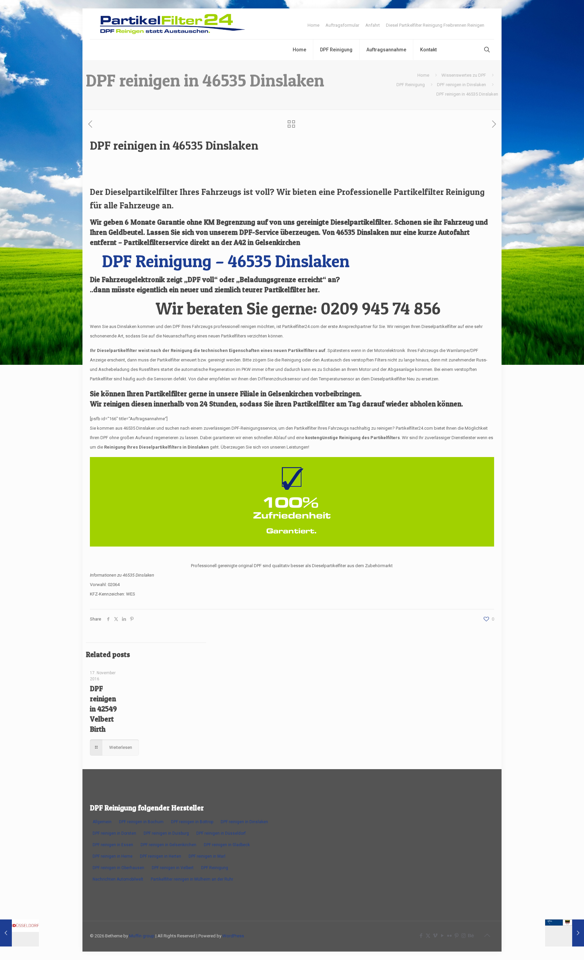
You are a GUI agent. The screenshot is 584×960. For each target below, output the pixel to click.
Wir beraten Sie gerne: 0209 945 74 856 (297, 308)
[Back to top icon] (487, 935)
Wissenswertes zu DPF (463, 75)
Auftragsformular (342, 25)
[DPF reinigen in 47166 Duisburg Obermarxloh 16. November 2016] (564, 932)
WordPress (233, 935)
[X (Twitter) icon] (428, 936)
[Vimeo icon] (435, 936)
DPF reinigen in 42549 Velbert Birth (103, 708)
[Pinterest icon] (456, 936)
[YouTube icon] (442, 936)
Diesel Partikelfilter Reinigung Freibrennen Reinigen (435, 25)
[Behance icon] (470, 936)
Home (313, 25)
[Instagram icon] (463, 936)
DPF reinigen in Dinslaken (461, 84)
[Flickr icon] (449, 936)
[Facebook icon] (420, 936)
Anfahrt (372, 25)
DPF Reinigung (410, 84)
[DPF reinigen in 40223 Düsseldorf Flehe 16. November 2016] (19, 932)
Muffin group (141, 935)
